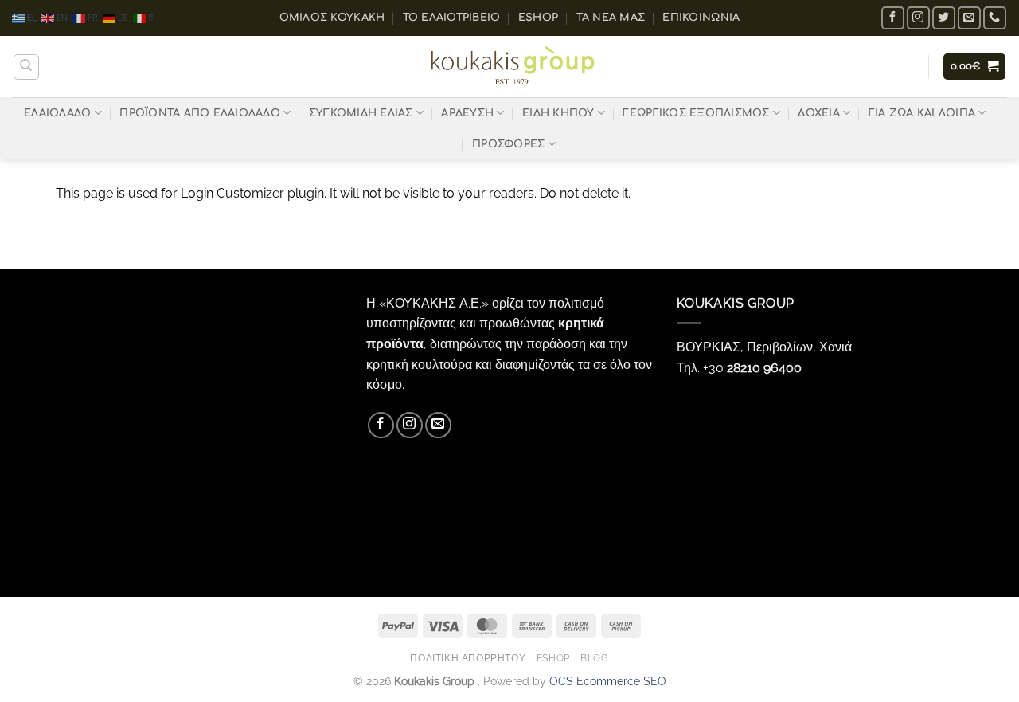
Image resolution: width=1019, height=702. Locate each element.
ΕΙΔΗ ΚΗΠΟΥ (558, 113)
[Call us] (994, 17)
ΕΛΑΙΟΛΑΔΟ (57, 113)
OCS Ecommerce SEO (607, 681)
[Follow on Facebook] (892, 17)
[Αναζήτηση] (26, 67)
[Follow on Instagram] (918, 17)
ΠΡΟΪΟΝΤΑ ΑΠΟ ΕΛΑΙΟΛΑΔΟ (199, 113)
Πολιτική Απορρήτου (467, 658)
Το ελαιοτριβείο (452, 17)
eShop (538, 17)
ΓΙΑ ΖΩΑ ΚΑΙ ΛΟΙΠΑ (922, 113)
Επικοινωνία (701, 17)
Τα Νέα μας (611, 17)
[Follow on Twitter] (943, 17)
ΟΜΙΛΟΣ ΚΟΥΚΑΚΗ (332, 17)
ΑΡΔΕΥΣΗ (467, 113)
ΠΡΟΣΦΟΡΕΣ (508, 144)
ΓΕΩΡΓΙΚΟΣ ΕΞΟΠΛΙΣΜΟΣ (696, 113)
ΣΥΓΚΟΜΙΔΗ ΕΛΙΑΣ (361, 113)
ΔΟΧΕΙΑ (819, 113)
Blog (594, 658)
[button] (974, 66)
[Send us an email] (969, 17)
